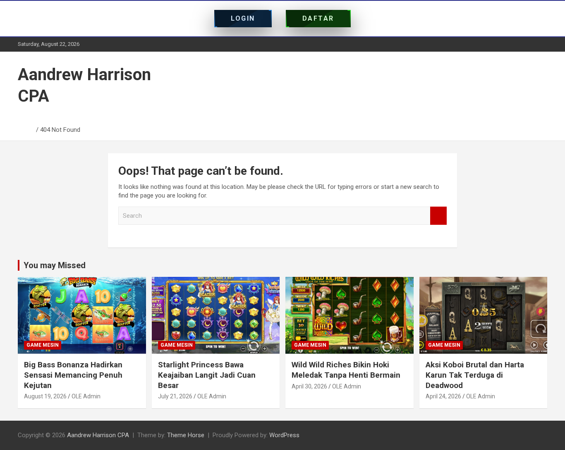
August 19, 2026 (45, 396)
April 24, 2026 (443, 396)
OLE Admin (86, 396)
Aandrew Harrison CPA (98, 435)
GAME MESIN (42, 345)
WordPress (284, 435)
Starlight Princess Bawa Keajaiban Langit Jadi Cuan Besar (207, 375)
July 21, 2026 (175, 396)
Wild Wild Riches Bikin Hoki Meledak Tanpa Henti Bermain (346, 370)
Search (438, 216)
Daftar (318, 18)
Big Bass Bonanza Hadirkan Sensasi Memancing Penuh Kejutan (73, 375)
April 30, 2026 (309, 386)
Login (243, 18)
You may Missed (55, 265)
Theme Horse (185, 435)
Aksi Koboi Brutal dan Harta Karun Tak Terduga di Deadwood (475, 375)
